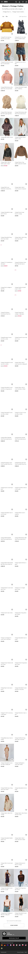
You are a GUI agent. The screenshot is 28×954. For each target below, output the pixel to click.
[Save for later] (12, 33)
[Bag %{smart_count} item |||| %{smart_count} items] (26, 1)
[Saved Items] (23, 1)
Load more (14, 925)
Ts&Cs (26, 952)
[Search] (16, 1)
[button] (2, 945)
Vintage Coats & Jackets (18, 11)
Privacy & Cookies (20, 952)
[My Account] (19, 1)
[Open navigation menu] (2, 1)
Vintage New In (7, 11)
